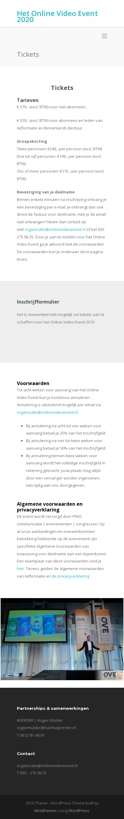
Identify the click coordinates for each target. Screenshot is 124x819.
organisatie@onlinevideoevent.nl (55, 229)
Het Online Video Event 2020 (57, 16)
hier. (21, 568)
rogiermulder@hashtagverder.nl (46, 727)
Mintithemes (45, 810)
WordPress (79, 810)
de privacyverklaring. (71, 576)
